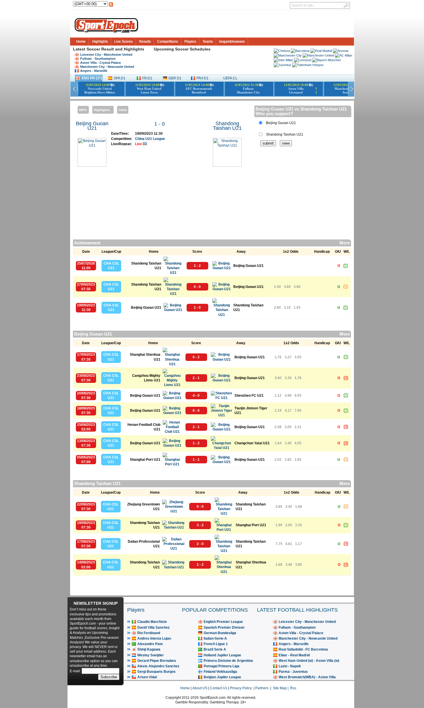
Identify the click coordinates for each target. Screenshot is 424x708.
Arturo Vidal (147, 677)
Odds (123, 110)
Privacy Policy (241, 688)
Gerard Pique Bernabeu (156, 661)
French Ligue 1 (216, 644)
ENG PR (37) (92, 78)
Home (81, 42)
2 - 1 (196, 378)
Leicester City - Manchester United (106, 54)
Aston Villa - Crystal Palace (100, 62)
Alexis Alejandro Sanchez (158, 666)
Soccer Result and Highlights (115, 49)
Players (190, 42)
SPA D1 (119, 78)
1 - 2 (197, 266)
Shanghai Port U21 (145, 460)
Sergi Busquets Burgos (156, 672)
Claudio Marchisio (152, 622)
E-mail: (76, 671)
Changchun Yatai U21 (252, 443)
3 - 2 (200, 525)
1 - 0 (159, 124)
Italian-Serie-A (215, 638)
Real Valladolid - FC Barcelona (303, 649)
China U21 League (150, 139)
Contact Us (218, 688)
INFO (83, 110)
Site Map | (281, 688)
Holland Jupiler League (222, 655)
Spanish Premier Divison (224, 627)
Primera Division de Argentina (228, 661)
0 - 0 (197, 287)
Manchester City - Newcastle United (107, 66)
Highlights (100, 42)
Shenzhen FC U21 (249, 396)
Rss (293, 688)
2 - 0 (200, 544)
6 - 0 (196, 411)
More (344, 243)
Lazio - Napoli (290, 666)
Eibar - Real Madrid (294, 655)
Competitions (167, 42)
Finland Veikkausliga (220, 672)
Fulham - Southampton (98, 58)
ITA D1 (147, 78)
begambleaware (232, 42)
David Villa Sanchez (153, 627)
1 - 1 (196, 460)
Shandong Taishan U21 (227, 126)
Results (145, 42)
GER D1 (174, 78)
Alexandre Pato (150, 644)
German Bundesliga (220, 633)
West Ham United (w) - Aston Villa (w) (309, 661)
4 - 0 (196, 396)
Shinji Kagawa (148, 649)
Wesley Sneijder (150, 655)
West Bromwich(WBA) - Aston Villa (307, 677)
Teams (207, 42)
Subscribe (108, 677)
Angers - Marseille (93, 70)
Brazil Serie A (215, 649)
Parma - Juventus (293, 672)
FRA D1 (202, 78)
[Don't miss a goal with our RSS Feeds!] (111, 6)
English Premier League (223, 622)
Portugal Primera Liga (221, 666)
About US (199, 688)
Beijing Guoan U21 (92, 126)
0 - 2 (196, 357)
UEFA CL (230, 78)
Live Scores (123, 42)
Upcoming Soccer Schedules (182, 49)
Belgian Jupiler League (222, 677)
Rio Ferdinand (148, 633)
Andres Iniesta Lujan (154, 638)
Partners (262, 688)
